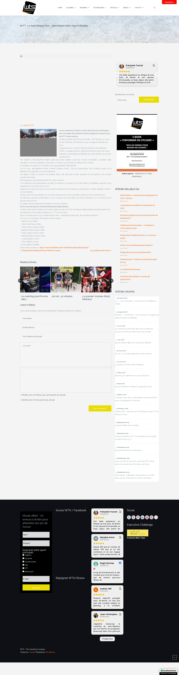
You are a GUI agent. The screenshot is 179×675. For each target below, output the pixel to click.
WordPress (50, 652)
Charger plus (107, 639)
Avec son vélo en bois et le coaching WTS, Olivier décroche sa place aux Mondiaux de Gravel (135, 462)
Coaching (70, 8)
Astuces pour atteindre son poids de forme (132, 376)
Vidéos (125, 8)
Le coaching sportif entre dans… (34, 297)
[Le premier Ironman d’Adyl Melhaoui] (96, 279)
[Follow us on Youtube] (147, 517)
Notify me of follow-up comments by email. (44, 395)
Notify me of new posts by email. (38, 400)
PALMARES (83, 8)
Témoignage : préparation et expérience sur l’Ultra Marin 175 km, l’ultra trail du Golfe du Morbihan (134, 476)
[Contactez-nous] (156, 517)
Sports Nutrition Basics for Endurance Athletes (133, 343)
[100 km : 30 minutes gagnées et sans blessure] (66, 279)
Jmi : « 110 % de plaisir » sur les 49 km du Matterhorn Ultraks (136, 302)
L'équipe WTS (28, 125)
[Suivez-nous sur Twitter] (133, 517)
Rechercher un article (124, 94)
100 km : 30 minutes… (62, 296)
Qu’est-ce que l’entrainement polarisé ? (136, 245)
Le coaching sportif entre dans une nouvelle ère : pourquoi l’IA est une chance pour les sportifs (134, 330)
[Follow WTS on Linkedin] (142, 517)
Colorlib (32, 652)
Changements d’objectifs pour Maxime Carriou (41, 250)
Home (60, 8)
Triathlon (27, 555)
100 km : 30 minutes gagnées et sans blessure (133, 354)
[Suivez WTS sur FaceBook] (129, 517)
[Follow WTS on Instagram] (151, 517)
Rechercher (149, 99)
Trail (26, 565)
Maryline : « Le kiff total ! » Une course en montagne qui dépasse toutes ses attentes (137, 316)
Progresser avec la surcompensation (135, 252)
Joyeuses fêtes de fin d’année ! (127, 425)
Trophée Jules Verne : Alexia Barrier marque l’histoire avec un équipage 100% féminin (136, 399)
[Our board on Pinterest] (138, 517)
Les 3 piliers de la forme (100, 250)
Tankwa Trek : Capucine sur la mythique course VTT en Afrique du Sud (137, 412)
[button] (157, 74)
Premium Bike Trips (136, 538)
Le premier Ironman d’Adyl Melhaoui (96, 297)
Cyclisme (28, 558)
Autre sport (28, 572)
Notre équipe (98, 8)
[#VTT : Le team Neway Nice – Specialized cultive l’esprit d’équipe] (65, 89)
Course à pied (30, 562)
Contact (138, 8)
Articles (113, 8)
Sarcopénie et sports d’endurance (128, 450)
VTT (26, 568)
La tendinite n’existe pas (130, 269)
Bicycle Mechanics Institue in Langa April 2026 (133, 387)
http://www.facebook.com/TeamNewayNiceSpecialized (64, 248)
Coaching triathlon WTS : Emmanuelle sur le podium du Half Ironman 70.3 (136, 437)
